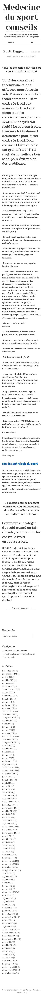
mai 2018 (8, 724)
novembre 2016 (11, 771)
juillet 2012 (9, 898)
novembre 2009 (11, 970)
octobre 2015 (10, 805)
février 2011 (9, 923)
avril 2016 (8, 789)
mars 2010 (9, 958)
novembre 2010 (11, 933)
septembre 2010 (11, 939)
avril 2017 (8, 755)
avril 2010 (8, 954)
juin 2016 (8, 783)
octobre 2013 (10, 867)
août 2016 (9, 777)
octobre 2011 (10, 914)
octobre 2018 (10, 714)
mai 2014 (8, 845)
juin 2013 (8, 880)
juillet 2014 (9, 839)
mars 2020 (9, 693)
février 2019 (9, 705)
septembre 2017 (11, 742)
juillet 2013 (9, 876)
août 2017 (9, 746)
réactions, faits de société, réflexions (20, 654)
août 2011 (8, 920)
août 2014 (9, 836)
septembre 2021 (11, 674)
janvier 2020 (10, 696)
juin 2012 (8, 901)
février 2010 (9, 961)
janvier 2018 (9, 733)
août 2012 (9, 895)
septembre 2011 (11, 917)
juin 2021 (8, 683)
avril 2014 (8, 848)
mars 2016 (9, 792)
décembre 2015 (11, 802)
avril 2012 (8, 905)
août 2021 (9, 677)
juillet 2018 (9, 721)
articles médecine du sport (16, 651)
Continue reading (21, 608)
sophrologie (10, 657)
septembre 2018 (11, 717)
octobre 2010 (10, 936)
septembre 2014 (11, 833)
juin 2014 (8, 842)
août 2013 (8, 873)
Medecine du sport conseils (21, 17)
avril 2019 (8, 702)
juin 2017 (8, 752)
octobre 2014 (10, 830)
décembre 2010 (11, 930)
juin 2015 (8, 814)
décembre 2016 (11, 767)
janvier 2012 (9, 911)
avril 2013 (8, 886)
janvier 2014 (9, 858)
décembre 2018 (11, 711)
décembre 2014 (11, 827)
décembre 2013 (11, 861)
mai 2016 (8, 786)
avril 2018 (8, 727)
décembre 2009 (11, 967)
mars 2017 (9, 758)
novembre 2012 (11, 892)
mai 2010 (8, 951)
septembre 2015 (11, 808)
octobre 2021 (10, 671)
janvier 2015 (9, 824)
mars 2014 (9, 852)
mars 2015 (9, 817)
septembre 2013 (11, 870)
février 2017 (9, 761)
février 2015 (9, 820)
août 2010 (9, 942)
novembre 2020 (11, 689)
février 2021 (9, 686)
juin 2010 (8, 948)
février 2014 (9, 855)
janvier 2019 (9, 708)
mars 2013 (9, 889)
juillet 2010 (9, 945)
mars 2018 (9, 730)
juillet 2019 (9, 699)
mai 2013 (8, 883)
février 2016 (9, 795)
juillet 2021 (9, 680)
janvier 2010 (9, 964)
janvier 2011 (9, 926)
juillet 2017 (9, 749)
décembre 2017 (11, 736)
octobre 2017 (10, 739)
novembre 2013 (11, 864)
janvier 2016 (9, 799)
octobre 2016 (10, 774)
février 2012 (9, 908)
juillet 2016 (9, 780)
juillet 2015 (9, 811)
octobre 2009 (10, 973)
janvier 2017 (9, 764)
